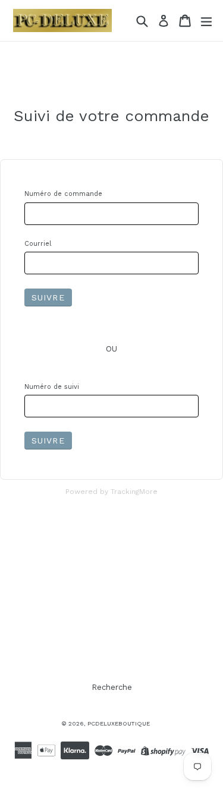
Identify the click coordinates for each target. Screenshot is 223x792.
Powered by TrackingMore (111, 491)
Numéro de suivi (51, 387)
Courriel (37, 244)
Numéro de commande (63, 194)
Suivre (48, 297)
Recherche (112, 687)
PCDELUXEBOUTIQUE (118, 723)
